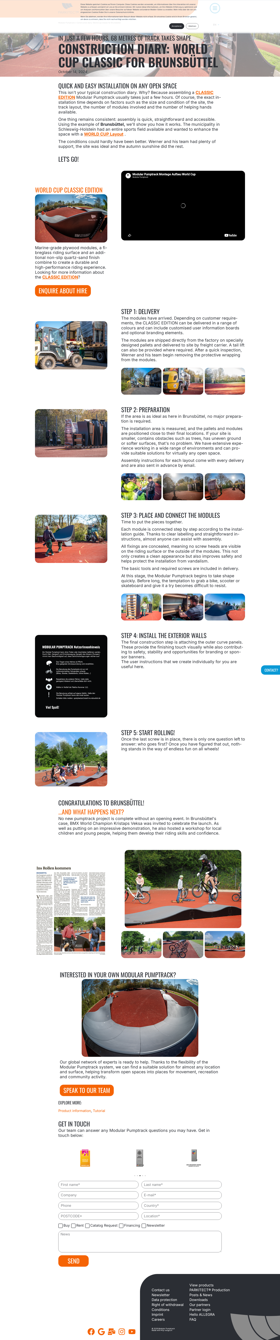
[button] (134, 1175)
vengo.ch (168, 1330)
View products (201, 1285)
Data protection (164, 1300)
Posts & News (200, 1295)
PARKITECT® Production (209, 1290)
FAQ (192, 1319)
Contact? (271, 670)
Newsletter (156, 1225)
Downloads (198, 1300)
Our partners (199, 1305)
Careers (158, 1319)
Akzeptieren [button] (177, 26)
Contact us (161, 1290)
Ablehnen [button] (192, 26)
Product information (74, 1111)
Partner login (199, 1310)
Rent (80, 1225)
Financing (132, 1225)
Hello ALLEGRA (202, 1314)
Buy (66, 1225)
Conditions (160, 1310)
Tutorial (99, 1111)
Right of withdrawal (168, 1305)
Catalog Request (104, 1225)
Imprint (157, 1314)
